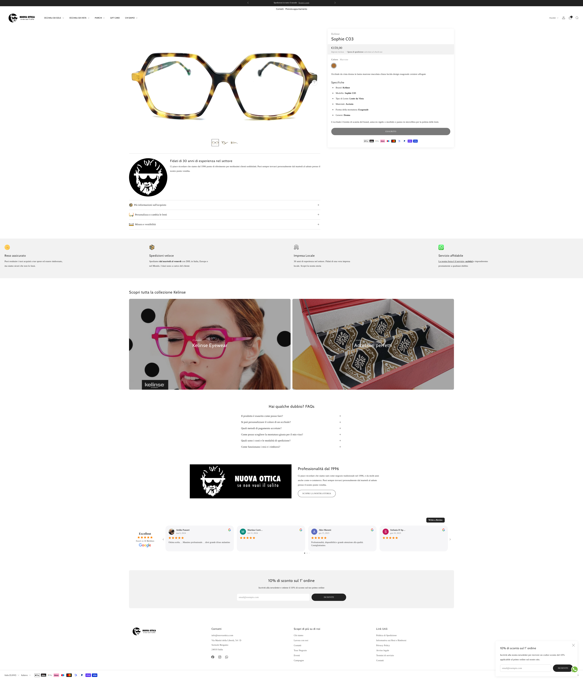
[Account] (563, 17)
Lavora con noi (301, 640)
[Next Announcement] (335, 3)
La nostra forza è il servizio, (451, 261)
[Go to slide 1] (304, 553)
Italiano (552, 18)
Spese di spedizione (355, 52)
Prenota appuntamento (296, 9)
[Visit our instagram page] (219, 657)
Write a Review (435, 520)
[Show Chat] (575, 669)
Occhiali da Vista (77, 18)
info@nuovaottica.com (222, 635)
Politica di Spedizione (386, 635)
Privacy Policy (383, 645)
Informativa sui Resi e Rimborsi (391, 640)
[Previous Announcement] (248, 3)
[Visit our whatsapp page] (226, 657)
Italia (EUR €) (10, 675)
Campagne (299, 660)
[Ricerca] (576, 17)
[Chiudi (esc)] (573, 645)
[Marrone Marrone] (334, 66)
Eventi (297, 655)
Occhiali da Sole (52, 18)
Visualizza (197, 354)
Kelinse (335, 33)
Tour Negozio (300, 650)
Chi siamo (298, 635)
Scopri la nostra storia (316, 493)
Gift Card (115, 18)
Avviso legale (382, 650)
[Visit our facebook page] (212, 657)
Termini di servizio (385, 655)
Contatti (280, 9)
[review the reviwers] (229, 530)
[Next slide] (314, 82)
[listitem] (280, 2)
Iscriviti (563, 668)
